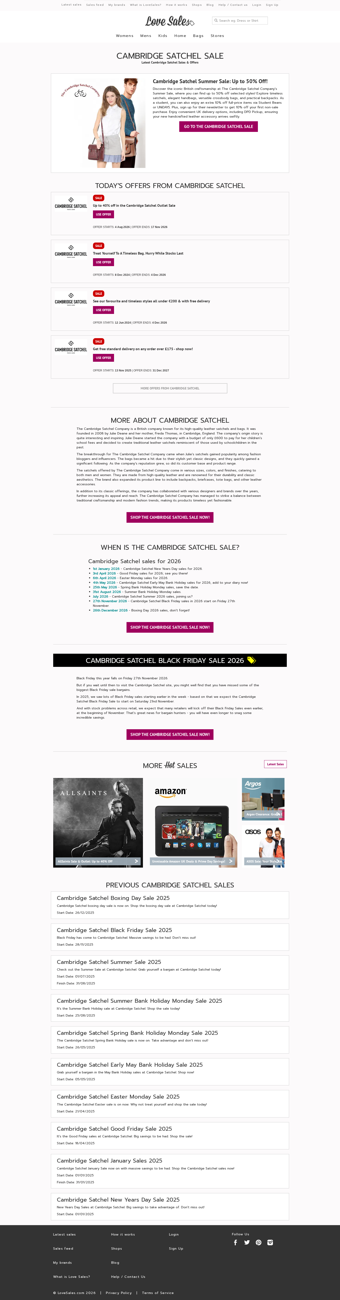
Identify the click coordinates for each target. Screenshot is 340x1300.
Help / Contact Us (128, 1276)
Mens (145, 36)
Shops (197, 5)
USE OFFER (103, 214)
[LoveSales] (170, 20)
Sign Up (272, 5)
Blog (210, 5)
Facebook (235, 1242)
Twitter (247, 1242)
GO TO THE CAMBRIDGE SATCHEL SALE (218, 126)
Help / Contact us (233, 5)
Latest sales (72, 5)
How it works (176, 5)
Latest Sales (275, 764)
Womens (125, 36)
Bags (198, 36)
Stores (217, 36)
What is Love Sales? (71, 1276)
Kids (162, 36)
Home (180, 36)
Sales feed (95, 5)
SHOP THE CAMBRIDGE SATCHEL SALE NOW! (170, 517)
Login (256, 5)
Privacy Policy (119, 1293)
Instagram (270, 1242)
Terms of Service (158, 1293)
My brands (116, 5)
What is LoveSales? (146, 5)
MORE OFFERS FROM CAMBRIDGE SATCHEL (170, 388)
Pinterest (258, 1242)
